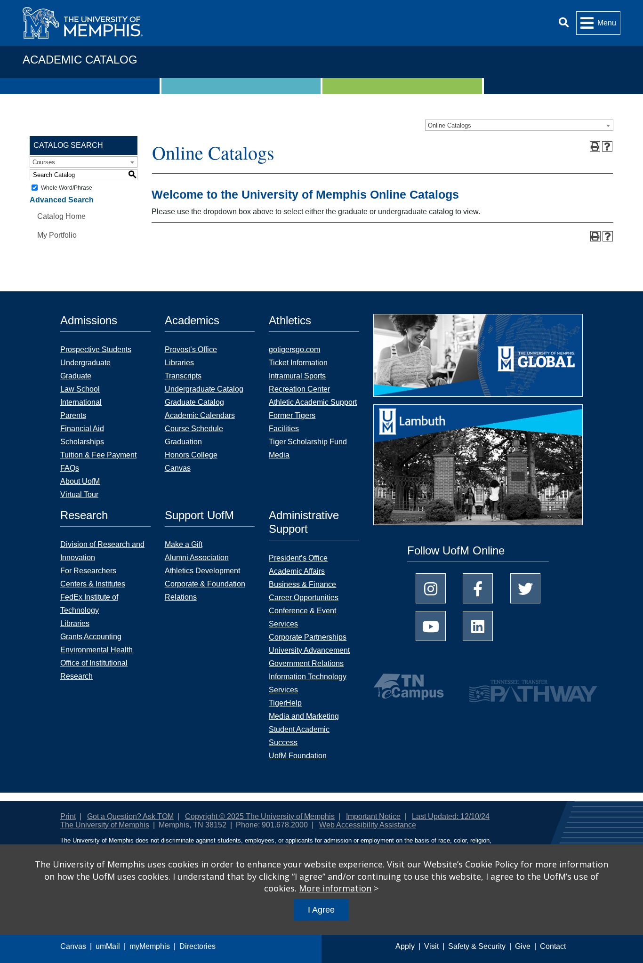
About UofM (80, 481)
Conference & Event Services (302, 617)
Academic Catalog (80, 59)
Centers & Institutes (92, 584)
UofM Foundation (298, 756)
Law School (80, 389)
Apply (405, 946)
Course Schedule (194, 429)
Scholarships (82, 442)
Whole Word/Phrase (66, 188)
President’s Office (298, 558)
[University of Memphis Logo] (83, 23)
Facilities (284, 429)
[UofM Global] (478, 358)
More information (335, 888)
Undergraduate (85, 363)
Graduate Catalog (194, 402)
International (81, 402)
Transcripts (183, 376)
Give (522, 946)
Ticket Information (298, 363)
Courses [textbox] (43, 162)
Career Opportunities (303, 598)
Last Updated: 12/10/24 (451, 816)
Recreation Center (299, 389)
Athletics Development (202, 571)
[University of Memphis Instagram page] (431, 588)
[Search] (564, 23)
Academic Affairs (297, 571)
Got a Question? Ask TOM (130, 816)
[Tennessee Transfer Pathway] (515, 686)
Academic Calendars (200, 415)
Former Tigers (292, 415)
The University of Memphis (104, 825)
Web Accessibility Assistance (367, 825)
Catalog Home (61, 216)
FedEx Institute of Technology (89, 603)
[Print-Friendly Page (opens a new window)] (595, 146)
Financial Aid (82, 429)
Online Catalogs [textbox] (449, 125)
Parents (73, 415)
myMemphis (149, 946)
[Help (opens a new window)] (607, 146)
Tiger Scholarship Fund (308, 442)
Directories (197, 946)
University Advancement (309, 650)
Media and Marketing (304, 716)
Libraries (179, 363)
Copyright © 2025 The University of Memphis (260, 816)
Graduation (183, 442)
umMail (108, 946)
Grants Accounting (90, 637)
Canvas (73, 946)
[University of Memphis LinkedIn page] (478, 626)
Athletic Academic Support (313, 402)
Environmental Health (96, 650)
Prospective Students (95, 349)
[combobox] (519, 125)
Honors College (191, 455)
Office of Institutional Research (94, 669)
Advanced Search (62, 200)
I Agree (321, 910)
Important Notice (373, 816)
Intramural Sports (297, 376)
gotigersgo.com (294, 349)
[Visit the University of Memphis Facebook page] (478, 588)
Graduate (75, 376)
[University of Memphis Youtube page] (431, 626)
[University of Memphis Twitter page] (525, 588)
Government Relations (306, 663)
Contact (553, 946)
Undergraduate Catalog (204, 389)
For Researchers (88, 571)
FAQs (69, 468)
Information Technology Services (307, 683)
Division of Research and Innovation (102, 551)
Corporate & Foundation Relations (205, 590)
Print (68, 816)
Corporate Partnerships (307, 637)
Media (279, 455)
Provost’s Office (191, 349)
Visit (431, 946)
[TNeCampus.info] (410, 687)
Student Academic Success (299, 735)
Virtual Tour (79, 494)
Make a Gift (183, 544)
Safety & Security (477, 946)
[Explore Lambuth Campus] (478, 468)
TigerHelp (285, 703)
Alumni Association (197, 558)
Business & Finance (302, 584)
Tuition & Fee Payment (98, 455)
